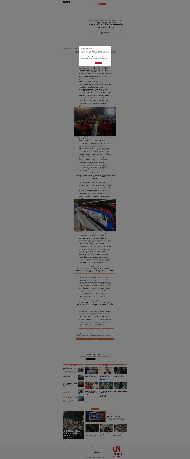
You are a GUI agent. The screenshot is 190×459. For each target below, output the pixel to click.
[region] (95, 56)
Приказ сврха (91, 63)
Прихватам (98, 63)
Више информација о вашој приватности (102, 54)
